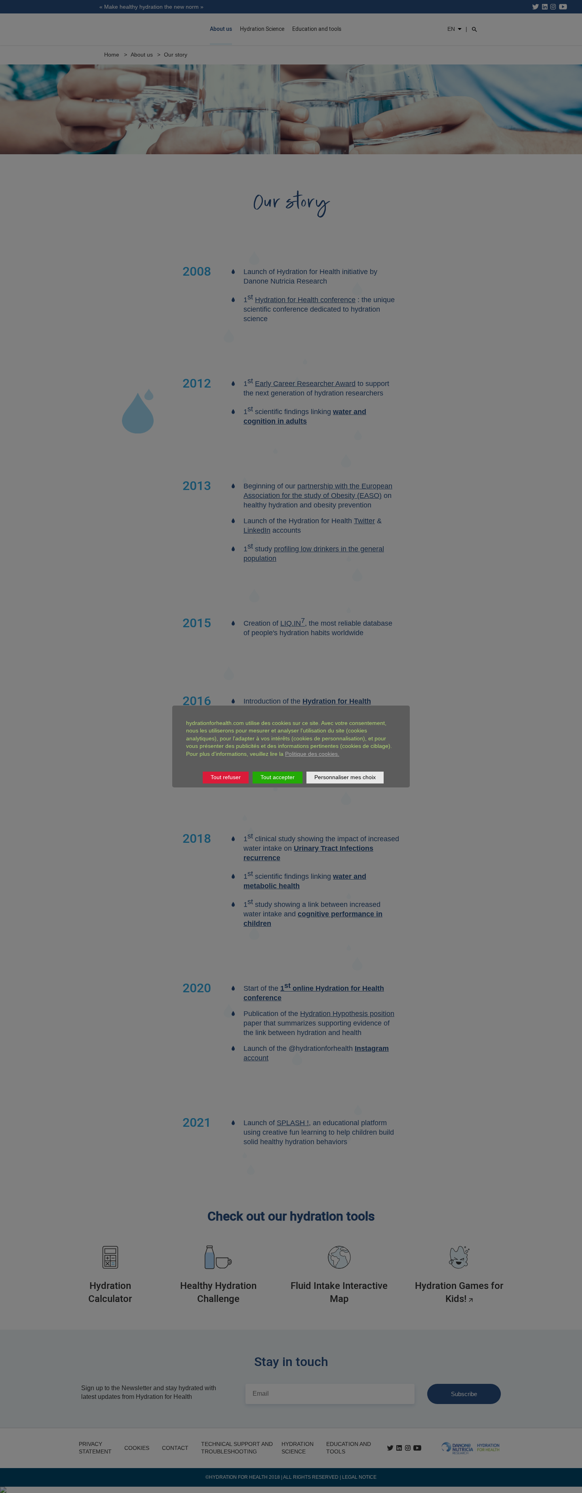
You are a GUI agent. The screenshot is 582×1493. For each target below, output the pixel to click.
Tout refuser (226, 777)
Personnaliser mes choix (345, 777)
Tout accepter (278, 777)
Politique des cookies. (312, 754)
